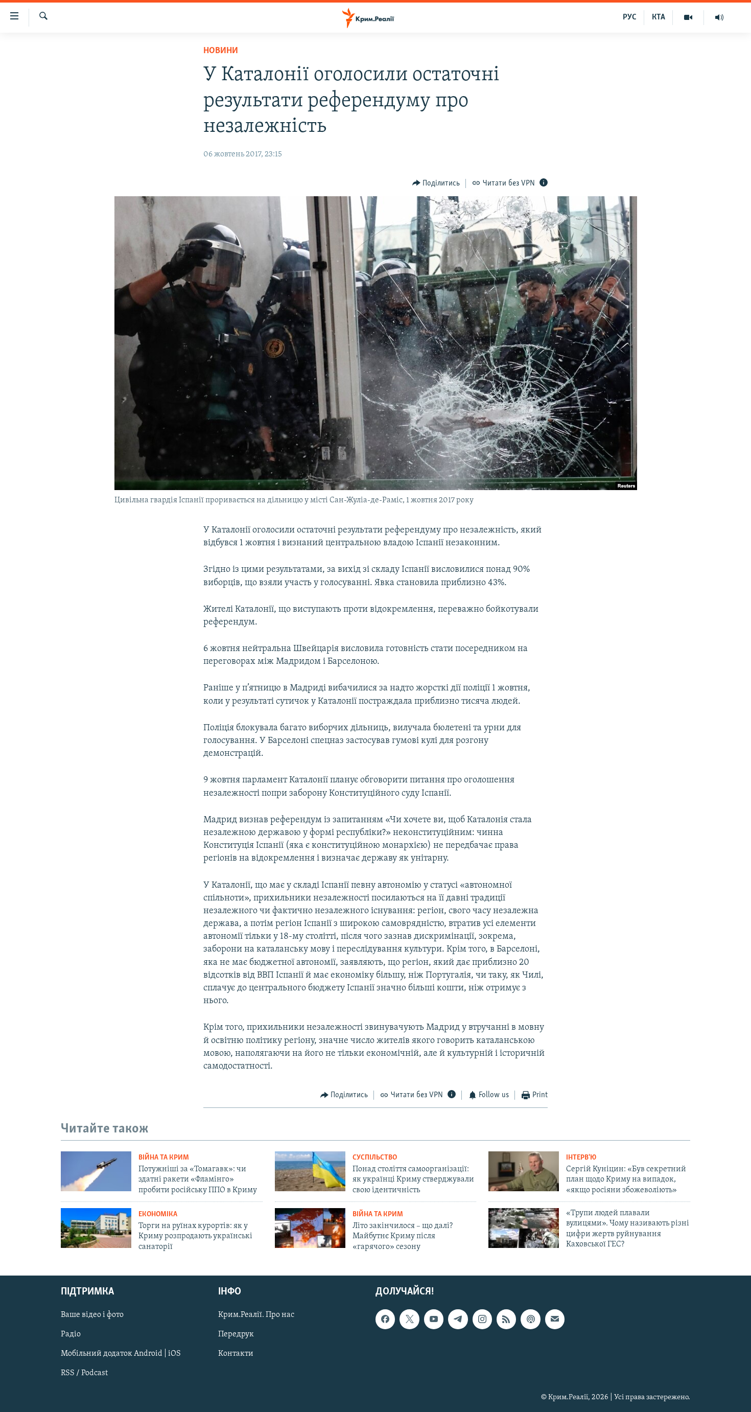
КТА (658, 17)
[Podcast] (530, 1319)
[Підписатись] (555, 1319)
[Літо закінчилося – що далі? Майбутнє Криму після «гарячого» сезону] (310, 1228)
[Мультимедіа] (688, 17)
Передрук (236, 1335)
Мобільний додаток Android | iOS (121, 1354)
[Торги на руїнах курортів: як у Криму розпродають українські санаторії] (96, 1228)
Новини (220, 51)
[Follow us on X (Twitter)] (409, 1319)
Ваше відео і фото (92, 1315)
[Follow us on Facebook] (385, 1319)
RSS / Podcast (84, 1374)
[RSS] (506, 1319)
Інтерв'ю (581, 1158)
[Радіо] (719, 17)
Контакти (235, 1354)
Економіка (157, 1214)
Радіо (71, 1335)
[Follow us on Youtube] (433, 1319)
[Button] (436, 183)
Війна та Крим (163, 1158)
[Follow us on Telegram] (457, 1319)
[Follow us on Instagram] (482, 1319)
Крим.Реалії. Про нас (256, 1315)
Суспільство (375, 1158)
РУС (630, 17)
